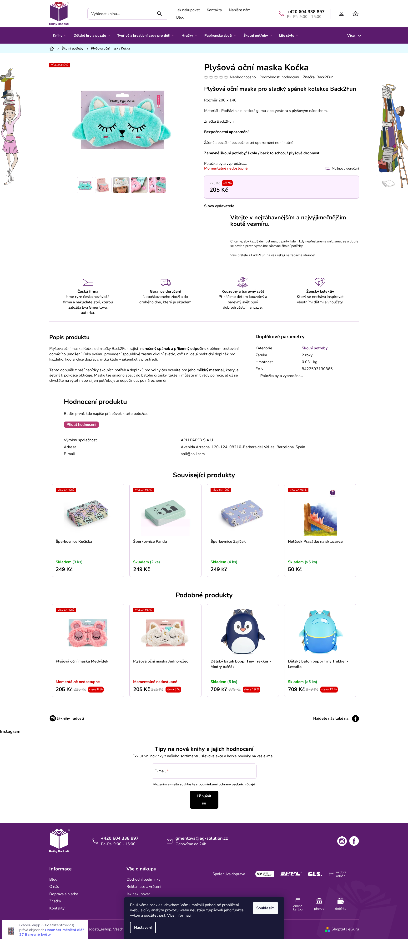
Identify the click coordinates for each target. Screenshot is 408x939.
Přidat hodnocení (81, 424)
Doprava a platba (63, 894)
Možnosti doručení (345, 168)
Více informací (179, 915)
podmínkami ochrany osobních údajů (227, 784)
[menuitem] (59, 35)
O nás (54, 886)
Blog (180, 17)
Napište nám (240, 10)
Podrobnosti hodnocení (279, 77)
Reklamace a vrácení (143, 886)
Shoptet (338, 929)
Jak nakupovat (188, 10)
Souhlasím (265, 908)
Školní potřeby (314, 348)
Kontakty (214, 10)
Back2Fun (325, 77)
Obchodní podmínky (143, 879)
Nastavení (143, 927)
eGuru (353, 929)
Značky (55, 901)
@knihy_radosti (70, 718)
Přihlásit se (204, 799)
